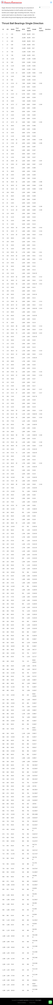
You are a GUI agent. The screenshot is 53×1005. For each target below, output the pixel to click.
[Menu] (51, 2)
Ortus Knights (38, 1000)
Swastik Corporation (23, 1000)
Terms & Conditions (22, 1002)
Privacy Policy (32, 1002)
